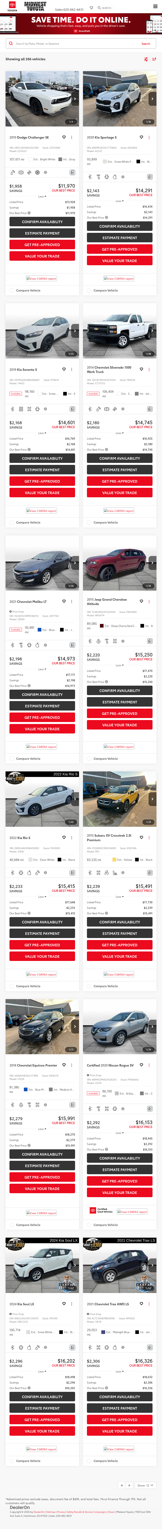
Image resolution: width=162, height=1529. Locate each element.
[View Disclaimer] (45, 172)
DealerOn (39, 1511)
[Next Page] (129, 1485)
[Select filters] (146, 59)
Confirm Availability (42, 221)
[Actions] (71, 137)
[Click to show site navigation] (155, 6)
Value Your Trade (42, 256)
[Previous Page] (122, 1485)
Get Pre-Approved (42, 244)
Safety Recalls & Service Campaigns (86, 1511)
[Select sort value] (153, 59)
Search (146, 43)
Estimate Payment (42, 233)
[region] (42, 207)
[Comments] (72, 172)
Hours (111, 1511)
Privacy (61, 1511)
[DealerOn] (20, 1507)
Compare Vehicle (28, 290)
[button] (75, 99)
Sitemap (50, 1511)
